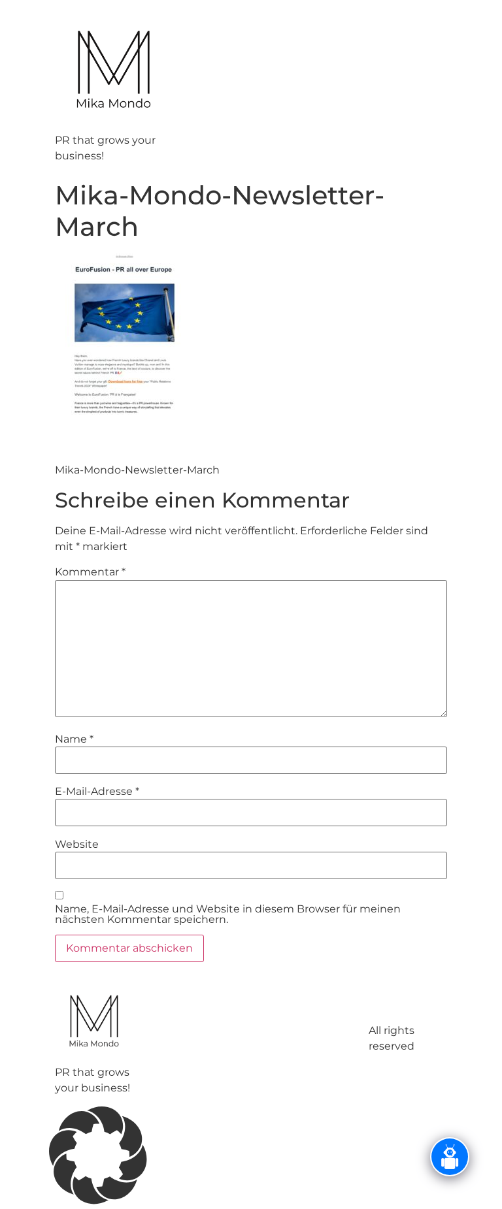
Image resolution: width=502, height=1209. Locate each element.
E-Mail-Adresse (97, 791)
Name (74, 739)
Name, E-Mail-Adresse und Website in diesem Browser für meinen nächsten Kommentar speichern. (228, 914)
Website (77, 844)
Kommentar (90, 572)
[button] (251, 1157)
